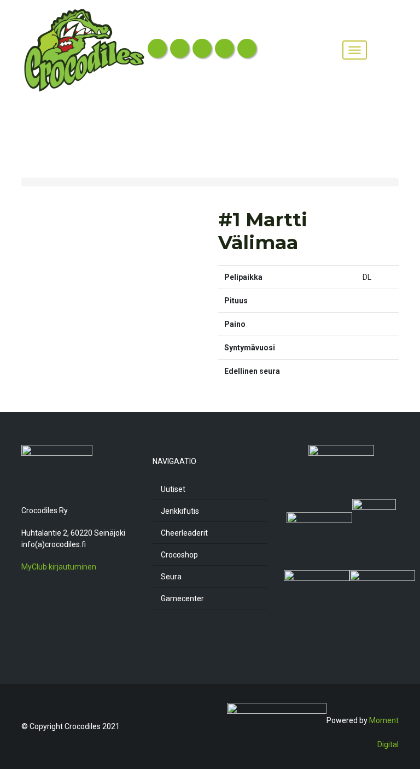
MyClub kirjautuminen (58, 566)
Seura (171, 576)
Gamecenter (182, 598)
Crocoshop (179, 554)
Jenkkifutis (180, 511)
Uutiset (173, 489)
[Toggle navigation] (354, 50)
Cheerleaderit (184, 533)
